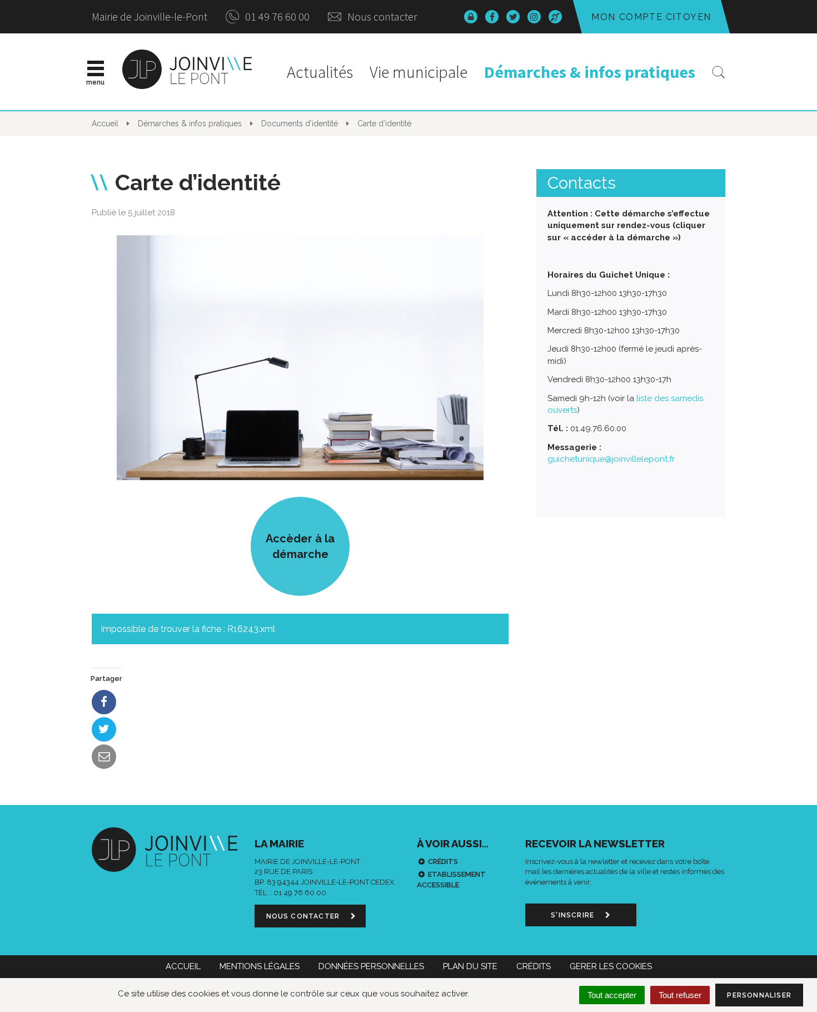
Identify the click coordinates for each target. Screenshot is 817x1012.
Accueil (183, 966)
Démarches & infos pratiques (589, 71)
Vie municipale (418, 71)
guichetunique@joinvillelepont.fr (611, 459)
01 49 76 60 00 (276, 16)
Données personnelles (371, 966)
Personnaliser (759, 995)
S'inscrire (573, 915)
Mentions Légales (260, 966)
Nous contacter (381, 16)
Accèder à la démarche (300, 546)
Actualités (320, 71)
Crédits (443, 861)
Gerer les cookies (611, 966)
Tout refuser (680, 995)
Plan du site (470, 966)
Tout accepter (611, 995)
